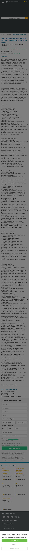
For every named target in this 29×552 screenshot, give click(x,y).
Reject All (14, 544)
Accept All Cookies (14, 540)
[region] (14, 541)
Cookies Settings (14, 548)
